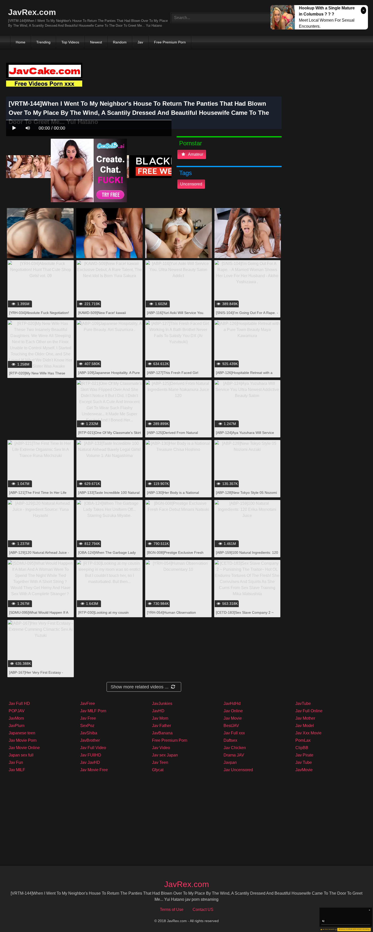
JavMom (16, 718)
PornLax (303, 740)
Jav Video (161, 748)
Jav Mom (160, 718)
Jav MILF (17, 770)
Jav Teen (160, 762)
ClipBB (301, 748)
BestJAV (231, 725)
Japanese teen (22, 733)
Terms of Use (171, 909)
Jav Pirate (304, 755)
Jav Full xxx (234, 733)
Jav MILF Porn (93, 711)
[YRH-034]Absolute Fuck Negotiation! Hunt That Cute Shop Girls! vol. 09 (39, 315)
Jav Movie (233, 718)
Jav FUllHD (90, 755)
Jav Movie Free (94, 770)
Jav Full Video (93, 748)
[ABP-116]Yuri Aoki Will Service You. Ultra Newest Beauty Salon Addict (175, 315)
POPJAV (17, 711)
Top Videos (70, 42)
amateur (195, 154)
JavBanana (162, 733)
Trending (43, 42)
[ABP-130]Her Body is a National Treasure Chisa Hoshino (173, 495)
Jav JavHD (90, 762)
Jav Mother (305, 718)
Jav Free (88, 718)
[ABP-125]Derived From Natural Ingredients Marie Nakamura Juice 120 (178, 435)
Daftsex (230, 740)
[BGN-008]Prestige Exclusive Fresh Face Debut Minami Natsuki (175, 555)
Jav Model (304, 725)
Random (120, 42)
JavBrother (90, 740)
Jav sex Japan (165, 755)
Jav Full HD (19, 703)
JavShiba (88, 733)
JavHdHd (232, 703)
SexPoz (87, 725)
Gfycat (157, 770)
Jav (140, 42)
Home (20, 42)
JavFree (87, 703)
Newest (96, 42)
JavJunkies (162, 703)
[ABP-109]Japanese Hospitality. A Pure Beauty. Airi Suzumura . (109, 375)
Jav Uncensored (238, 770)
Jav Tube (303, 762)
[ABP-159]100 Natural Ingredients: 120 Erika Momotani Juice (247, 555)
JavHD (158, 711)
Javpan (230, 762)
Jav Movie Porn (23, 740)
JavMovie (304, 770)
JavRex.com (32, 12)
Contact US (203, 909)
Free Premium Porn (170, 42)
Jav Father (161, 725)
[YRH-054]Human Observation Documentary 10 (171, 615)
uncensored (191, 184)
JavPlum (16, 725)
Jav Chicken (235, 748)
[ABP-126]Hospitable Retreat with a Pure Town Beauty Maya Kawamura (244, 375)
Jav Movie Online (24, 748)
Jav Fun (16, 762)
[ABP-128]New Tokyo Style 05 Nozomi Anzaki (246, 495)
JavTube (303, 703)
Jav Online (233, 711)
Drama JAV (234, 755)
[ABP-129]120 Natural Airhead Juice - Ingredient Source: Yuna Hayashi (39, 555)
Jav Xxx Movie (308, 733)
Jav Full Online (309, 711)
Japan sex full (21, 755)
